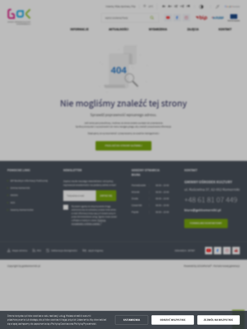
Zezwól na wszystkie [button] (218, 320)
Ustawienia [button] (131, 320)
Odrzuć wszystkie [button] (173, 320)
